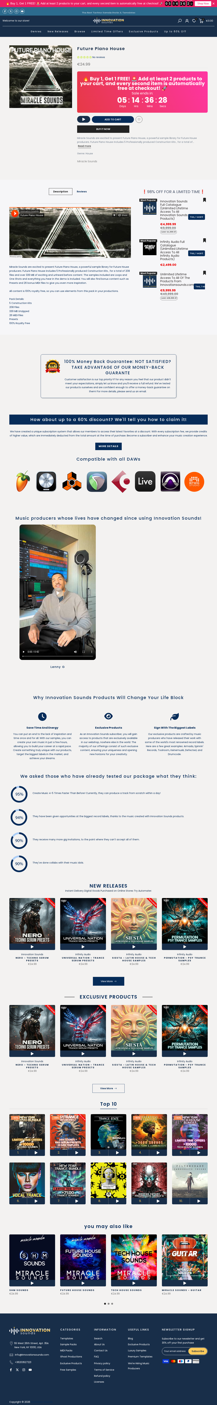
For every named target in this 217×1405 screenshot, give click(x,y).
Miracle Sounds (87, 161)
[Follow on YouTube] (22, 11)
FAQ (96, 1356)
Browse (80, 31)
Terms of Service (104, 1369)
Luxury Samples (137, 1350)
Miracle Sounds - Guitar (182, 1290)
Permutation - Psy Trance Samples (185, 959)
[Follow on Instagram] (16, 11)
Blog (130, 1338)
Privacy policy (102, 1363)
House (89, 153)
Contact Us (100, 1350)
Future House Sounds (77, 1290)
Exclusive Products (143, 31)
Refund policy (102, 1376)
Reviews (82, 191)
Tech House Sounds (126, 1290)
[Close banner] (213, 3)
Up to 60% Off (175, 31)
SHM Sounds (18, 1290)
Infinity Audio (83, 954)
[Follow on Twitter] (10, 11)
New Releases (58, 31)
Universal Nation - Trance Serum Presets (83, 959)
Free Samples (68, 1369)
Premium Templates (140, 1356)
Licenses (99, 1382)
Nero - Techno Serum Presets (32, 959)
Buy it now (103, 129)
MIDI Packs (66, 1350)
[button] (84, 57)
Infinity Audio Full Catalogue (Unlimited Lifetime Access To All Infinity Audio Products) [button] (174, 250)
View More (107, 981)
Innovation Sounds (32, 954)
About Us (99, 1344)
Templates (66, 1338)
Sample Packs (68, 1344)
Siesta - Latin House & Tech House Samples (134, 959)
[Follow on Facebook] (5, 11)
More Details (108, 446)
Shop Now (203, 3)
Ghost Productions (71, 1356)
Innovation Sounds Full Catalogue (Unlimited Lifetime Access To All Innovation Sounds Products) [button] (174, 210)
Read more (84, 146)
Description (60, 191)
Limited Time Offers (107, 31)
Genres (36, 31)
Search (98, 1338)
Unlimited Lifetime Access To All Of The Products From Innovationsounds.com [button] (177, 279)
